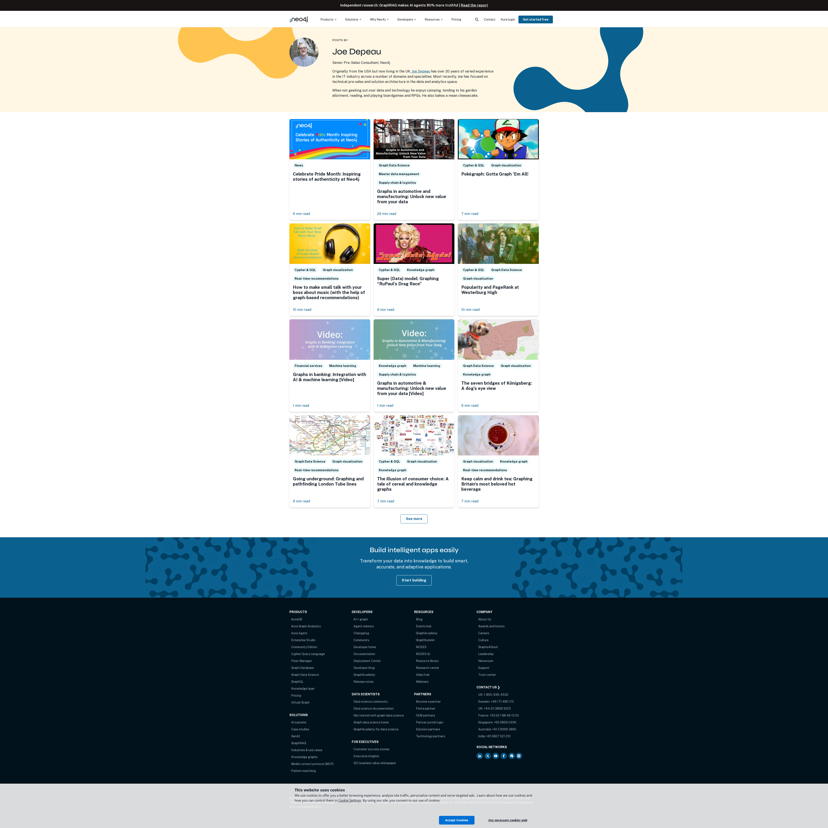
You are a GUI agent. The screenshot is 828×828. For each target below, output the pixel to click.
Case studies (300, 729)
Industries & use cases (306, 750)
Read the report (474, 5)
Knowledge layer (303, 688)
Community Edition (304, 647)
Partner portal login (429, 722)
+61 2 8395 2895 (504, 729)
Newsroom (485, 661)
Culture (483, 640)
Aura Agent (299, 633)
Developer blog (364, 668)
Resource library (427, 661)
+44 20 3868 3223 (497, 708)
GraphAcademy (364, 674)
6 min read (301, 214)
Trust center (487, 674)
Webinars (422, 681)
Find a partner (425, 708)
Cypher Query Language (308, 654)
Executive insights (366, 756)
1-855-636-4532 (496, 694)
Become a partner (428, 701)
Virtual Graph (300, 702)
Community (361, 640)
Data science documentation (373, 708)
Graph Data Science (305, 674)
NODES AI (423, 654)
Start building (414, 580)
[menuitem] (328, 19)
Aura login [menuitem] (508, 19)
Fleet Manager (301, 661)
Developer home (364, 647)
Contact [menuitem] (490, 19)
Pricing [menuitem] (456, 19)
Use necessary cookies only (507, 820)
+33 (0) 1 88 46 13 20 (504, 715)
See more (414, 519)
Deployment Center (367, 661)
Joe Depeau (421, 71)
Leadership (486, 654)
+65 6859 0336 (505, 722)
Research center (427, 668)
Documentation (364, 654)
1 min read (301, 406)
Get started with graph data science (378, 715)
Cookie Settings (349, 800)
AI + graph (360, 619)
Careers (483, 633)
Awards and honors (491, 626)
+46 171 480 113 (502, 701)
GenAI (295, 736)
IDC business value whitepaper (374, 763)
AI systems (298, 722)
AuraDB (296, 619)
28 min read (386, 214)
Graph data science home (371, 722)
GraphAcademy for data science (376, 729)
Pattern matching (303, 771)
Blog (419, 619)
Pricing (296, 695)
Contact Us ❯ (488, 687)
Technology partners (430, 736)
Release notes (363, 681)
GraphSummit (425, 640)
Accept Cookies (456, 820)
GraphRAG (298, 743)
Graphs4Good (488, 647)
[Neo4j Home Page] (298, 19)
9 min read (469, 406)
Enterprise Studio (303, 640)
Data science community (370, 701)
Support (483, 668)
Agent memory (363, 626)
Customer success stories (371, 749)
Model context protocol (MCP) (312, 764)
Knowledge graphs (304, 757)
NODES (421, 647)
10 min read (302, 310)
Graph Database (302, 668)
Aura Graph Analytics (306, 626)
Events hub (423, 626)
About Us (484, 619)
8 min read (385, 310)
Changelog (361, 633)
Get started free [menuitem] (536, 19)
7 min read (469, 214)
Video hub (422, 674)
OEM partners (425, 715)
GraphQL (297, 681)
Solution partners (428, 729)
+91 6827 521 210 (498, 736)
